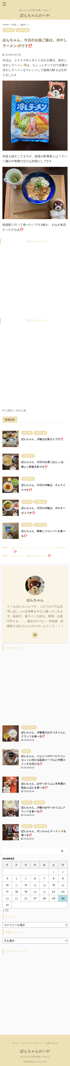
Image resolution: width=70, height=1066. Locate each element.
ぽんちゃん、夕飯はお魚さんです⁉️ (42, 439)
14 (44, 885)
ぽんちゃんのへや (35, 15)
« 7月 (5, 910)
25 (16, 898)
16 (63, 885)
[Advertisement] (35, 281)
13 (35, 885)
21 (44, 891)
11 (16, 885)
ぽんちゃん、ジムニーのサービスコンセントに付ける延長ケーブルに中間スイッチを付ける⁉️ (43, 759)
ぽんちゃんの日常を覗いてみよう (35, 1056)
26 (25, 898)
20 (35, 891)
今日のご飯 (20, 410)
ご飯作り (10, 410)
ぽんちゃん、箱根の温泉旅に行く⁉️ (31, 555)
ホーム (15, 1043)
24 (7, 898)
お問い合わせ (52, 1043)
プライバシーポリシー (32, 1043)
